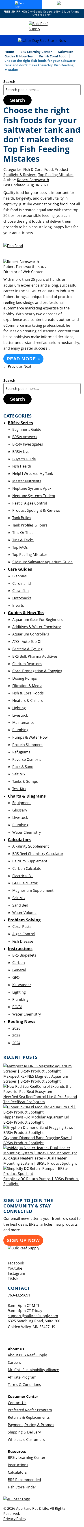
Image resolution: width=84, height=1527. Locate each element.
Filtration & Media (27, 685)
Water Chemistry (26, 832)
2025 (16, 1035)
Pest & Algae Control (29, 503)
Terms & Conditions (24, 1384)
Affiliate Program (22, 1377)
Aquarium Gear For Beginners (37, 619)
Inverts (18, 605)
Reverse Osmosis (26, 759)
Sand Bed (20, 905)
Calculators (17, 1472)
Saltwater (66, 52)
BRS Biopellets (24, 955)
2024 (16, 1042)
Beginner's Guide (26, 429)
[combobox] (42, 89)
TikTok (13, 1278)
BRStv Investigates (27, 444)
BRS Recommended (24, 1479)
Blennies (19, 576)
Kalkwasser (21, 984)
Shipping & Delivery (24, 1432)
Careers (14, 1362)
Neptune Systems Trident (33, 495)
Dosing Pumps (24, 678)
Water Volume (24, 912)
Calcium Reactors (27, 663)
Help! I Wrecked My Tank (32, 473)
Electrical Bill (22, 875)
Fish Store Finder (22, 1487)
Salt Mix (18, 774)
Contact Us (17, 1402)
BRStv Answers (24, 436)
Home (9, 52)
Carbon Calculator (27, 868)
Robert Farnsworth (33, 179)
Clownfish (20, 590)
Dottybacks (21, 598)
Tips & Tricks (23, 539)
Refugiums (21, 752)
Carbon (18, 962)
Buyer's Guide (24, 459)
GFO (15, 977)
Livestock (20, 715)
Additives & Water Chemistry (36, 626)
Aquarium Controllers (30, 634)
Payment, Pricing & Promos (31, 1424)
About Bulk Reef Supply (27, 1355)
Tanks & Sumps (25, 781)
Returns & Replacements (29, 1417)
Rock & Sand (22, 766)
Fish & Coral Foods (28, 693)
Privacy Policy (14, 1518)
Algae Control (23, 933)
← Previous (13, 366)
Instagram (16, 1273)
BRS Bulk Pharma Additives (35, 656)
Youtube (15, 1268)
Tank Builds (21, 517)
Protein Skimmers (27, 744)
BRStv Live (20, 451)
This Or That (22, 532)
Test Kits (19, 788)
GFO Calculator (25, 883)
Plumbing (20, 729)
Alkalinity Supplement (30, 846)
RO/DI (17, 1006)
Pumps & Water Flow (29, 737)
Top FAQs (20, 547)
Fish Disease (22, 941)
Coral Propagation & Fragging (37, 670)
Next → (30, 366)
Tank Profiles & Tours (29, 525)
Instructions (18, 1464)
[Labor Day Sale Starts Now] (42, 40)
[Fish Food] (13, 245)
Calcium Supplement (29, 861)
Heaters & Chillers (27, 700)
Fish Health (21, 466)
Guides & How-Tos (19, 56)
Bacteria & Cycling (27, 648)
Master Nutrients (26, 481)
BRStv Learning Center (26, 1457)
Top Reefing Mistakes (55, 174)
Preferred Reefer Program (30, 1409)
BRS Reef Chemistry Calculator (37, 853)
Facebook (16, 1263)
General (19, 970)
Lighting (19, 707)
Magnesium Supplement (33, 890)
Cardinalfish (22, 583)
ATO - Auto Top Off (27, 641)
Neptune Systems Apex (31, 488)
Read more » (23, 358)
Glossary (19, 810)
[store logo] (42, 26)
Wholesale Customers (26, 1439)
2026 (16, 1028)
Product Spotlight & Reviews (35, 172)
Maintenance (23, 722)
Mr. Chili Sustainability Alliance (33, 1369)
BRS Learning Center (36, 52)
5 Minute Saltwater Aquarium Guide (42, 561)
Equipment (21, 802)
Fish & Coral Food (53, 56)
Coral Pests (21, 926)
